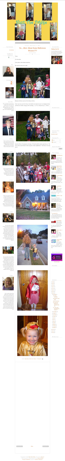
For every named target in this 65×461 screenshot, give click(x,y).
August (54, 316)
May (53, 321)
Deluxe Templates (39, 459)
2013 (53, 292)
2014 (53, 291)
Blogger (42, 456)
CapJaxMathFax (58, 220)
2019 (53, 283)
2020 (53, 281)
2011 (53, 330)
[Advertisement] (24, 437)
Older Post (45, 446)
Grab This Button (56, 261)
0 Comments (39, 358)
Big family (27, 358)
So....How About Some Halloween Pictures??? (32, 49)
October (54, 313)
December (54, 294)
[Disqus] (33, 380)
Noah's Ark (58, 203)
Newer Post (19, 446)
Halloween (31, 358)
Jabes (12, 82)
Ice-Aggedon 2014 (55, 213)
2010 (53, 332)
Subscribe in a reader (54, 134)
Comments (54, 142)
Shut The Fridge (32, 456)
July (53, 317)
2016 (53, 288)
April (54, 322)
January (54, 327)
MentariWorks (40, 458)
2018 (53, 285)
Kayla (12, 83)
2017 (53, 286)
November (54, 311)
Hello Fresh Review (56, 301)
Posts (54, 140)
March (54, 324)
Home (35, 358)
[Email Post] (42, 358)
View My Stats (11, 50)
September (54, 314)
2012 (53, 329)
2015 (53, 289)
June (53, 319)
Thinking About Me (55, 49)
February (54, 325)
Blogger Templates (26, 459)
